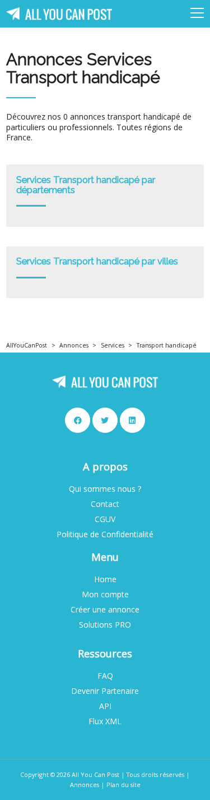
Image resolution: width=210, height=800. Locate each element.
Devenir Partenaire (105, 691)
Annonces (73, 345)
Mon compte (105, 594)
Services (112, 345)
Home (105, 579)
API (105, 706)
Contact (105, 504)
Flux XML (105, 721)
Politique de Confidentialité (105, 534)
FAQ (105, 676)
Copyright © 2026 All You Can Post (69, 774)
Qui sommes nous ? (105, 489)
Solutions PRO (105, 625)
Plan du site (123, 784)
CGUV (105, 519)
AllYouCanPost (26, 345)
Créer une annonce (105, 610)
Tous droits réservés (155, 774)
